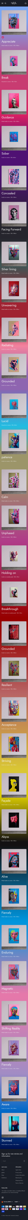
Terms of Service (19, 1183)
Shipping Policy (19, 1180)
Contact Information (20, 1175)
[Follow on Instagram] (3, 1197)
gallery (3, 1172)
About (3, 1170)
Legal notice (18, 1170)
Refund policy (19, 1178)
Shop (3, 1175)
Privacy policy (19, 1172)
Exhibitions (4, 1178)
